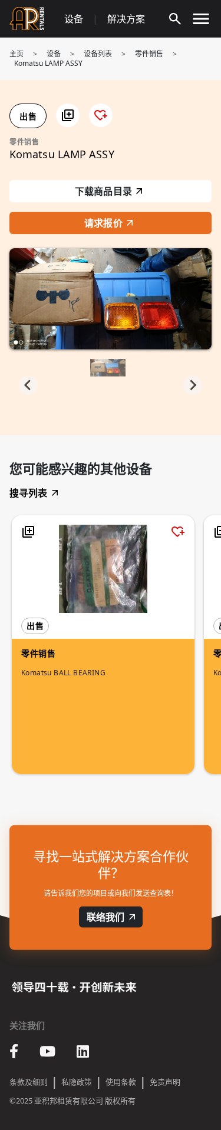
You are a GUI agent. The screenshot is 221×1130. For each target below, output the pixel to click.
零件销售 (149, 54)
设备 (73, 18)
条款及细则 (28, 1081)
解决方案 (126, 18)
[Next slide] (192, 385)
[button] (68, 115)
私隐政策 (76, 1081)
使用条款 (120, 1081)
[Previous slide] (28, 385)
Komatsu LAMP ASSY (48, 63)
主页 (16, 54)
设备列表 (98, 54)
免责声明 (165, 1081)
